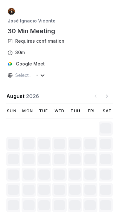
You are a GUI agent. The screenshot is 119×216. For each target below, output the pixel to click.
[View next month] (107, 96)
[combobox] (16, 75)
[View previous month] (95, 96)
